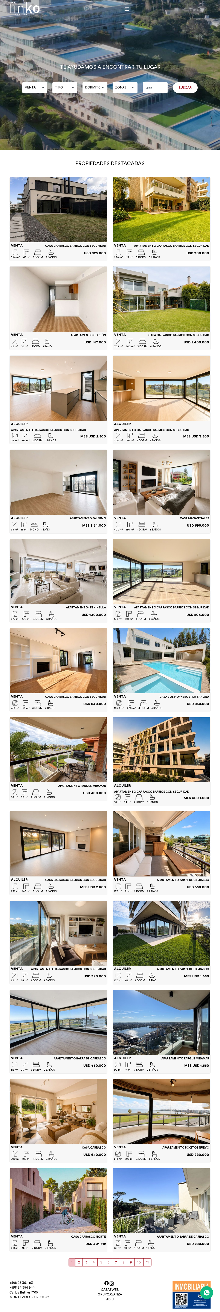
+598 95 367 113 (21, 1283)
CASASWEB (110, 1289)
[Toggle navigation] (127, 9)
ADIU (110, 1299)
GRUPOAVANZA (110, 1294)
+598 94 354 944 (22, 1287)
